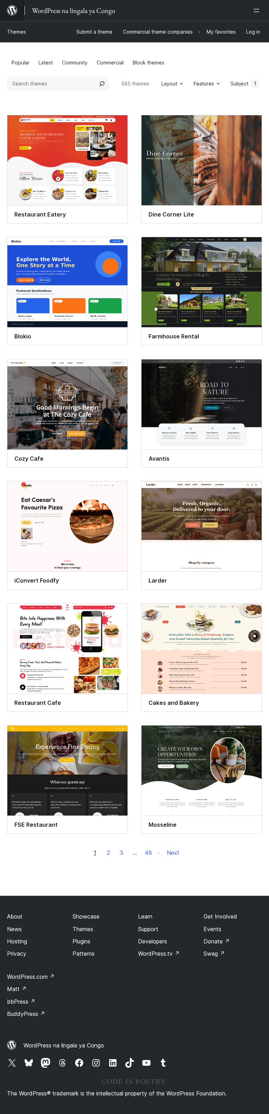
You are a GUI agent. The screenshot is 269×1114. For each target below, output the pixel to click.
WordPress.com (31, 976)
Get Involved (220, 916)
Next (173, 852)
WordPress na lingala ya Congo (63, 1045)
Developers (152, 941)
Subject (243, 84)
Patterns (84, 953)
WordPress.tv (159, 953)
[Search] (102, 84)
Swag (214, 953)
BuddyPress (26, 1013)
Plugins (81, 941)
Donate (217, 941)
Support (148, 929)
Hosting (17, 941)
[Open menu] (258, 10)
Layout (169, 84)
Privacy (16, 953)
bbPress (21, 1001)
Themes (16, 32)
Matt (17, 988)
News (14, 929)
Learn (145, 916)
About (14, 916)
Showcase (86, 916)
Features (204, 84)
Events (212, 929)
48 (148, 852)
